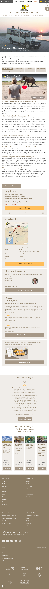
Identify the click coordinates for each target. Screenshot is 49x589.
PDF (23, 213)
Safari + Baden (29, 489)
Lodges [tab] (30, 68)
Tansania (4, 481)
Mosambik (4, 504)
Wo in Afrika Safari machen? (9, 518)
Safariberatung (6, 520)
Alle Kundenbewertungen (24, 335)
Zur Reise (7, 468)
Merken (7, 213)
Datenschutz (5, 555)
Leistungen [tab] (19, 71)
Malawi (4, 494)
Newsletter (28, 523)
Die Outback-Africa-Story (32, 515)
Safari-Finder (29, 494)
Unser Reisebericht (26, 290)
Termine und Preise (24, 264)
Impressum (5, 550)
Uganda (4, 496)
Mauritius (4, 507)
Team (27, 518)
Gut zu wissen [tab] (41, 68)
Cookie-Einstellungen (7, 558)
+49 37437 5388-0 (21, 532)
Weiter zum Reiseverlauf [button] (12, 186)
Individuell (29, 486)
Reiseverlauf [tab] (18, 68)
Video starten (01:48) (24, 362)
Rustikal (28, 481)
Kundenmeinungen (31, 520)
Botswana (10, 15)
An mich (40, 213)
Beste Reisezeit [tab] (30, 71)
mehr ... (28, 526)
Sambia (4, 489)
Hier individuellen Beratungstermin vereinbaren (13, 534)
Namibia (4, 499)
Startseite (4, 15)
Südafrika (4, 502)
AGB (3, 561)
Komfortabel (29, 484)
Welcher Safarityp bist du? (9, 515)
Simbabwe (4, 491)
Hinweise (35, 1)
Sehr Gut (28, 1)
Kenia (3, 484)
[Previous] (2, 34)
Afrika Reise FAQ (6, 523)
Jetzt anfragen (24, 208)
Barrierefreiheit (6, 552)
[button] (3, 541)
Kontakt (4, 547)
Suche (27, 496)
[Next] (46, 34)
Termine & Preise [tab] (41, 71)
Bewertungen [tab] (7, 71)
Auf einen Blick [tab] (8, 68)
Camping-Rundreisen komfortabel (22, 15)
